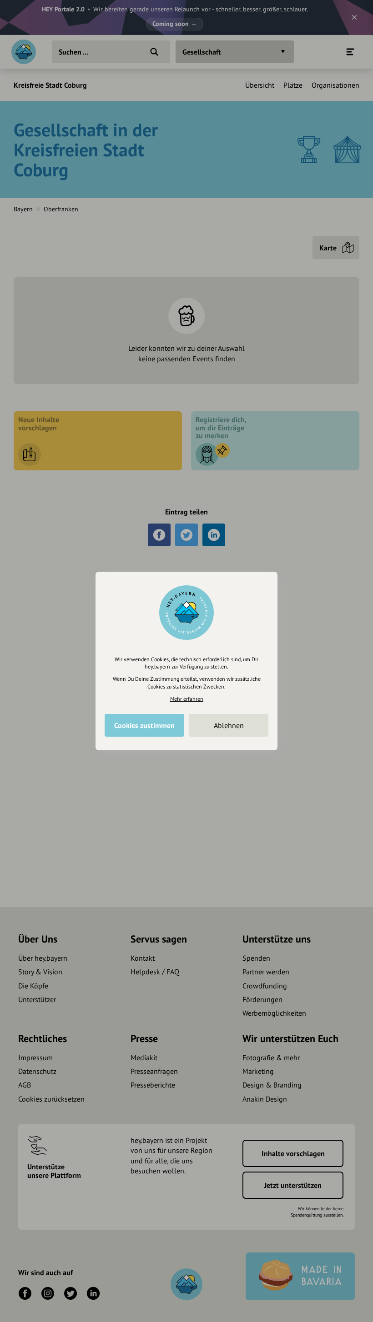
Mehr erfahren (186, 698)
